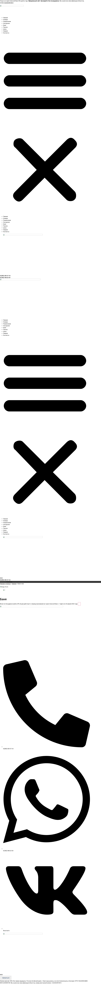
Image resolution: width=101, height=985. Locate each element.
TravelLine (9, 582)
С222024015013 (8, 3)
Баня (4, 25)
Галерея (5, 31)
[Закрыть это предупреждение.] (79, 604)
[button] (45, 125)
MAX (1, 578)
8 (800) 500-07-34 (5, 275)
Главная (5, 17)
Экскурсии (6, 23)
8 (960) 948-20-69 (5, 277)
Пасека (5, 27)
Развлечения (7, 21)
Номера (5, 19)
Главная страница (5, 584)
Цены (5, 29)
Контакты (6, 33)
